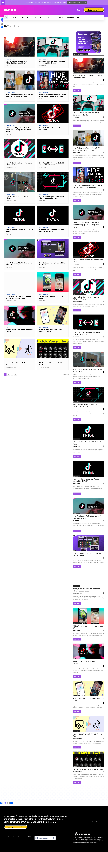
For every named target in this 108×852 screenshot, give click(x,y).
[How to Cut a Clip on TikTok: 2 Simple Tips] (19, 348)
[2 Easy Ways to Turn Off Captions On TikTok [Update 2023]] (19, 282)
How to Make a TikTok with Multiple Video (19, 230)
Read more (76, 90)
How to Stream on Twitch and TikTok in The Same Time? (17, 62)
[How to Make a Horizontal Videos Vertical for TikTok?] (53, 215)
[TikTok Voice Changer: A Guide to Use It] (53, 348)
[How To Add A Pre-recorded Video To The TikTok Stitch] (53, 148)
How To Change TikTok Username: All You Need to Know (19, 264)
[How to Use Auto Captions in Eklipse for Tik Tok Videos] (53, 248)
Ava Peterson (9, 65)
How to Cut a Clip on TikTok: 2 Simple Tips (17, 364)
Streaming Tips (10, 59)
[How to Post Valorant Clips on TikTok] (19, 182)
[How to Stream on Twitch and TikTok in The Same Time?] (19, 47)
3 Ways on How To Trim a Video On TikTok (19, 330)
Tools (8, 327)
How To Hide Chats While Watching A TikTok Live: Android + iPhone (52, 95)
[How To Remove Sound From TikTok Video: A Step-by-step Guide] (19, 80)
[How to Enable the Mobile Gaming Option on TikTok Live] (53, 47)
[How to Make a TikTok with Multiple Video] (19, 215)
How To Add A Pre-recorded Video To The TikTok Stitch (52, 164)
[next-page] (15, 374)
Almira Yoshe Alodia (11, 167)
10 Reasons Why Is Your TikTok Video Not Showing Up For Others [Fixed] (18, 129)
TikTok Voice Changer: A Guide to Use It (51, 364)
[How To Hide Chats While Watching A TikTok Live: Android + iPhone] (53, 80)
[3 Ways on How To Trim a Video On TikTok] (19, 315)
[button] (6, 17)
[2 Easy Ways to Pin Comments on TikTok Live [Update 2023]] (53, 182)
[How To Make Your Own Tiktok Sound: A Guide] (53, 315)
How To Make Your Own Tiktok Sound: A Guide (50, 330)
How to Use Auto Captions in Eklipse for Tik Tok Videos (52, 264)
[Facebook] (92, 822)
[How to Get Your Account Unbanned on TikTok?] (53, 113)
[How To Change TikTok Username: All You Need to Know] (19, 248)
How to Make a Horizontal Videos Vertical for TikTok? (51, 230)
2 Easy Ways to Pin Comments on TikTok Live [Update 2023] (51, 197)
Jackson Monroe (10, 98)
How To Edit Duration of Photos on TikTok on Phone (19, 164)
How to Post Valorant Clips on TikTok (17, 197)
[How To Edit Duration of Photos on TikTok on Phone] (19, 148)
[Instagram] (97, 822)
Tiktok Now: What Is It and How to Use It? (52, 297)
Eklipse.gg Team (10, 134)
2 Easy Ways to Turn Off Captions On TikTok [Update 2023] (18, 297)
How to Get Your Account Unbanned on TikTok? (52, 129)
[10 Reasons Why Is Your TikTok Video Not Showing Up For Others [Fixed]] (19, 113)
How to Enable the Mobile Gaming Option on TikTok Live (52, 62)
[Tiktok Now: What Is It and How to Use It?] (53, 282)
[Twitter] (102, 822)
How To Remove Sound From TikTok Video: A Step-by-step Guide (19, 95)
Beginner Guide (43, 59)
